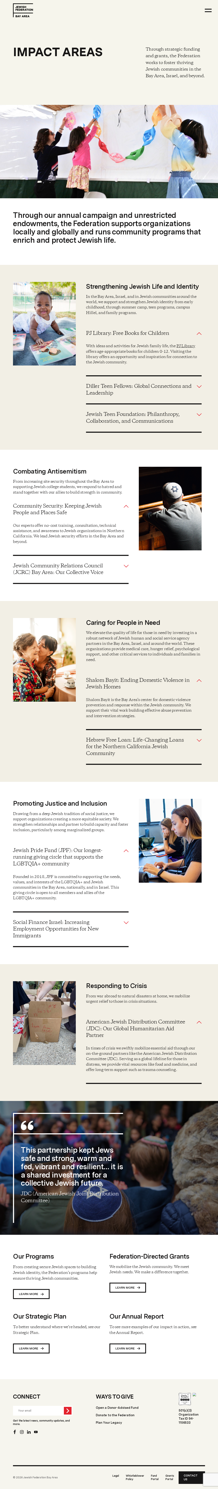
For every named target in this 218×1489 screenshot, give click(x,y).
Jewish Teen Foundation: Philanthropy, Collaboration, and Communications (132, 418)
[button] (143, 333)
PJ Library (185, 346)
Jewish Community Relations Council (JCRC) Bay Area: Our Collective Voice (58, 569)
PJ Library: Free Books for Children (127, 333)
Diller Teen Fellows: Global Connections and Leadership (138, 390)
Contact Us (191, 1477)
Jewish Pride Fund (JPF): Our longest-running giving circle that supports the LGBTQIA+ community (58, 857)
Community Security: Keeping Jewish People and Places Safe (57, 509)
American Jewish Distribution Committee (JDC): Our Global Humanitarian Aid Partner (135, 1029)
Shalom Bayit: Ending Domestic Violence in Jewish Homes (137, 684)
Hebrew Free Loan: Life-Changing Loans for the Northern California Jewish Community (135, 747)
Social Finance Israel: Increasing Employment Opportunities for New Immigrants (56, 929)
